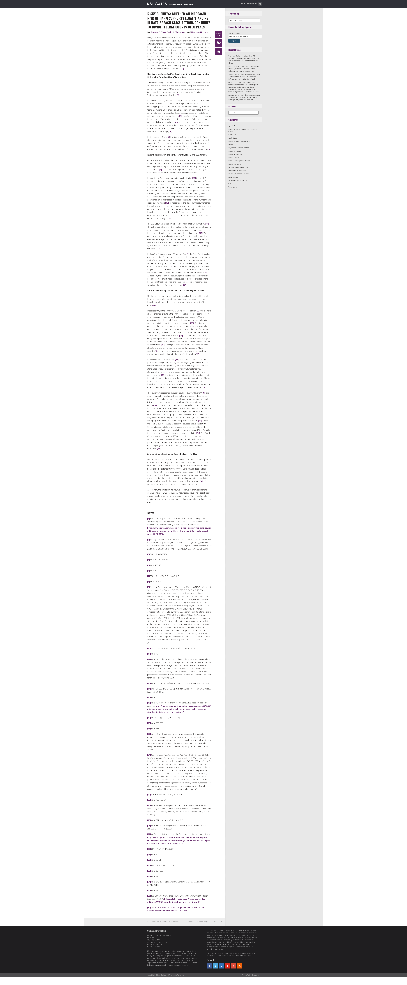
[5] (176, 122)
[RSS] (239, 965)
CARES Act (232, 135)
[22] (198, 310)
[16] (158, 248)
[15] (201, 233)
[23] (192, 323)
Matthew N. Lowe (199, 32)
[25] (162, 344)
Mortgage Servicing (235, 154)
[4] (180, 116)
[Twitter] (215, 965)
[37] (199, 484)
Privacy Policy (246, 975)
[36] (201, 481)
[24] (181, 335)
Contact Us (252, 4)
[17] (187, 254)
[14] (207, 223)
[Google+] (233, 965)
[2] (178, 95)
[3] (165, 106)
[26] (157, 351)
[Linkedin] (221, 965)
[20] (184, 285)
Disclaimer (255, 975)
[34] (198, 433)
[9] (160, 169)
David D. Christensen (176, 32)
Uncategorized (233, 187)
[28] (176, 359)
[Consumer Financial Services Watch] (170, 3)
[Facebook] (209, 965)
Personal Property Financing (238, 167)
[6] (171, 131)
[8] (209, 149)
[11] (193, 187)
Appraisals (231, 126)
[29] (162, 375)
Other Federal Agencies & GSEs (239, 161)
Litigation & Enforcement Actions (239, 148)
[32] (155, 405)
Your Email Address (234, 33)
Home (243, 4)
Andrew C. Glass (158, 32)
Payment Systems (234, 164)
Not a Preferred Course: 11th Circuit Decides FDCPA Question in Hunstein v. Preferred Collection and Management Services (243, 68)
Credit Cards (232, 138)
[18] (170, 266)
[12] (167, 203)
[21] (154, 305)
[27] (197, 354)
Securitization (233, 177)
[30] (204, 387)
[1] (182, 68)
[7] (168, 137)
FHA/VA (231, 144)
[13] (169, 218)
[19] (205, 272)
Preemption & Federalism (237, 171)
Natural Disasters (234, 157)
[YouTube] (227, 965)
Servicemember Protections (237, 180)
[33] (200, 420)
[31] (203, 393)
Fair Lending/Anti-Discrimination (239, 141)
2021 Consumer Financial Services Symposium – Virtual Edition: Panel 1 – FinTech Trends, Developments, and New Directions (244, 97)
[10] (194, 178)
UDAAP (230, 184)
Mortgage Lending (234, 151)
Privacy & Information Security (238, 174)
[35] (158, 448)
